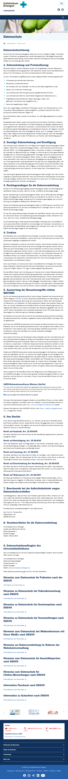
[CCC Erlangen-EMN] (34, 712)
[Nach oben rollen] (65, 776)
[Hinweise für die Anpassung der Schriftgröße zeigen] (62, 9)
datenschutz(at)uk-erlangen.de (19, 568)
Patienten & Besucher (11, 745)
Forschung (7, 754)
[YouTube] (43, 775)
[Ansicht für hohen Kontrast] (58, 9)
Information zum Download (12, 585)
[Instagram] (29, 775)
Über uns (6, 759)
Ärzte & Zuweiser (9, 750)
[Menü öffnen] (63, 17)
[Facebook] (24, 775)
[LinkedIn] (38, 775)
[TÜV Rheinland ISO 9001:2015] (15, 712)
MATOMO (18, 299)
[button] (63, 712)
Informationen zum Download (13, 598)
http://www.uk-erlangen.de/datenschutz (40, 405)
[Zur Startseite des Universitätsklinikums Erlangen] (15, 4)
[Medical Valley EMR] (53, 712)
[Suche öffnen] (61, 3)
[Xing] (33, 775)
